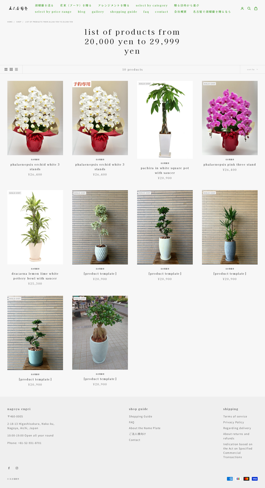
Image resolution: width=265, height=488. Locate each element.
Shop (18, 22)
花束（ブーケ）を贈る (76, 5)
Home (10, 22)
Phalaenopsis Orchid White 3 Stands (35, 166)
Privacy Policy (233, 422)
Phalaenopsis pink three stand (230, 164)
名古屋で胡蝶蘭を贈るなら (212, 12)
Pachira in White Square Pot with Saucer (165, 170)
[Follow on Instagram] (16, 468)
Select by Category (152, 5)
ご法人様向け (137, 434)
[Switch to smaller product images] (11, 69)
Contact (161, 12)
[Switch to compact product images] (16, 69)
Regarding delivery (237, 428)
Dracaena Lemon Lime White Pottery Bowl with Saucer (35, 275)
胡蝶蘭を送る (44, 5)
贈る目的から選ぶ (187, 5)
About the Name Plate (145, 428)
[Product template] (100, 273)
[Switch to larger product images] (6, 69)
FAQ (146, 12)
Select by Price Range (53, 12)
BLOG (82, 12)
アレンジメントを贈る (114, 5)
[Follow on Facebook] (8, 468)
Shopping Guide (123, 12)
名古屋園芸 (35, 159)
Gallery (98, 12)
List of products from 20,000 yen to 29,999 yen (49, 22)
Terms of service (235, 416)
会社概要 (180, 12)
